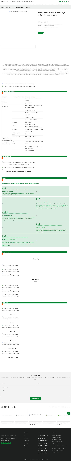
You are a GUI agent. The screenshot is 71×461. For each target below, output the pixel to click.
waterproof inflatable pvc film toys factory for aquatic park (19, 7)
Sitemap (46, 459)
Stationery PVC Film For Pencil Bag (62, 423)
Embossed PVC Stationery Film (20, 423)
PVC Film (33, 96)
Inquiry (41, 32)
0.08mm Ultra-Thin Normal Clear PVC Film (35, 423)
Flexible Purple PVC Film (48, 422)
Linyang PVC (3, 7)
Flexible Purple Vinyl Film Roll (7, 422)
